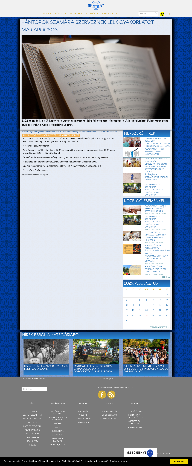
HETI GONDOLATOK (109, 415)
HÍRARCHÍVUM (32, 441)
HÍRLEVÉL (32, 445)
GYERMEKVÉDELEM (134, 427)
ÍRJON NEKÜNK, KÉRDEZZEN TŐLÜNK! (134, 416)
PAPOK (57, 427)
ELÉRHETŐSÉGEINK (134, 411)
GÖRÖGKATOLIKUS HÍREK (32, 419)
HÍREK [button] (46, 13)
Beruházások (163, 453)
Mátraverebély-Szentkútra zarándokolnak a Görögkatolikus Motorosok (154, 189)
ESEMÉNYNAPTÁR (32, 437)
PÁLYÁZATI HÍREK (32, 434)
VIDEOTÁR (83, 415)
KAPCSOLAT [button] (108, 13)
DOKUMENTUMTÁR (83, 419)
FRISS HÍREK (32, 411)
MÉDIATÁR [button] (75, 13)
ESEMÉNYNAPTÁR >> (160, 327)
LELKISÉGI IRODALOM (108, 419)
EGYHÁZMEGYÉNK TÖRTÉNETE (58, 412)
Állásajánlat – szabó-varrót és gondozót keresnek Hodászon (156, 208)
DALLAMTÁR (83, 411)
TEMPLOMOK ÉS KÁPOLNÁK (57, 439)
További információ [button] (118, 461)
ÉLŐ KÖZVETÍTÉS (83, 422)
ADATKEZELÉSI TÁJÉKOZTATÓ (134, 422)
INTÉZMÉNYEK (57, 431)
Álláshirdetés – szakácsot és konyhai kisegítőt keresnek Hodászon (155, 236)
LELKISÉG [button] (91, 13)
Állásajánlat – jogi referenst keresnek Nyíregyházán (154, 152)
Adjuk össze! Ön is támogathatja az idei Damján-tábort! (155, 269)
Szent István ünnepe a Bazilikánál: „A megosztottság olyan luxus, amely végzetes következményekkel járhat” (156, 165)
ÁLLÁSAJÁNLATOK (32, 430)
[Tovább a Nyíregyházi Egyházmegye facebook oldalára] (102, 395)
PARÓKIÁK (58, 424)
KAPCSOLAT (134, 403)
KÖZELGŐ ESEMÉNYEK (32, 426)
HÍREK (42, 379)
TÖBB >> (166, 277)
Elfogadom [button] (179, 461)
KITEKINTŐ (32, 422)
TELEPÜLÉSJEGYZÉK (57, 445)
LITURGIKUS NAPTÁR (109, 411)
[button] (169, 13)
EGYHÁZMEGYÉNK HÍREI (32, 415)
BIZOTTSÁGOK (58, 435)
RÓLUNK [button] (60, 13)
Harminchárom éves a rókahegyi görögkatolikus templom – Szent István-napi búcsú (157, 142)
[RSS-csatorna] (111, 395)
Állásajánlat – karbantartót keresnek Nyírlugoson (156, 177)
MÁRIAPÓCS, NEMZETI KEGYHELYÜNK (58, 418)
